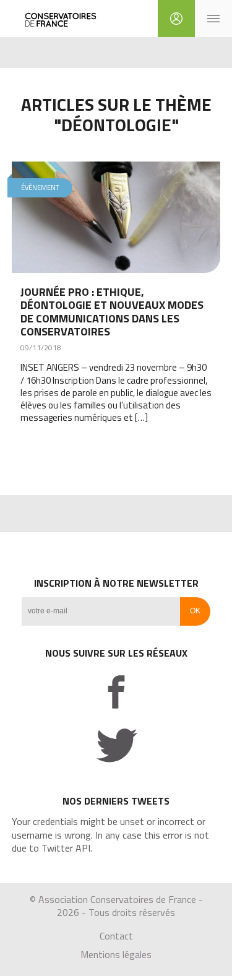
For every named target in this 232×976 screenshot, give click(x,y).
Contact (116, 935)
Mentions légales (116, 954)
